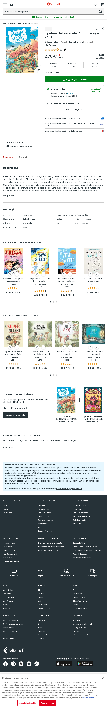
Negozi (5, 505)
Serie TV (76, 605)
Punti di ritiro (42, 524)
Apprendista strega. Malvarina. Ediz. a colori (93, 417)
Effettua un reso (9, 550)
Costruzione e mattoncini (13, 624)
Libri (5, 440)
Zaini (40, 627)
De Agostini (51, 45)
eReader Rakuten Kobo (82, 635)
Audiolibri (7, 608)
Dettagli (23, 157)
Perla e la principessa (13, 278)
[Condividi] (102, 28)
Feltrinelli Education (80, 554)
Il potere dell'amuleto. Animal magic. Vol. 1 (66, 417)
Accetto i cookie (47, 703)
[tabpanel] (22, 50)
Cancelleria (42, 631)
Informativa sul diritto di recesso (51, 547)
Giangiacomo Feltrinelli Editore (85, 547)
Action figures (8, 638)
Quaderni (41, 638)
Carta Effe (42, 505)
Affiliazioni (77, 509)
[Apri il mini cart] (102, 4)
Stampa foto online (45, 531)
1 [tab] (22, 71)
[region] (53, 690)
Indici (40, 527)
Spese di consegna (11, 561)
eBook (5, 605)
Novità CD (42, 594)
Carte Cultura (43, 516)
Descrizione (8, 157)
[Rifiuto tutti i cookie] (103, 678)
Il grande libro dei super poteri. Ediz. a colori (13, 353)
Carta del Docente (73, 118)
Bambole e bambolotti (12, 635)
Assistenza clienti (10, 554)
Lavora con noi (9, 513)
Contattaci (7, 558)
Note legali (8, 447)
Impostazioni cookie (27, 703)
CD (39, 590)
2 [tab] (53, 302)
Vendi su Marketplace (81, 516)
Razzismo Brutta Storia (82, 558)
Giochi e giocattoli (10, 620)
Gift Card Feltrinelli (45, 513)
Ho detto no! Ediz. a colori (67, 353)
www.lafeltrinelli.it (85, 473)
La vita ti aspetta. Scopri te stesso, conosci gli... (67, 280)
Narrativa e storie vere (38, 440)
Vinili (40, 601)
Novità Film (77, 594)
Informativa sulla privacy (48, 550)
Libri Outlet (7, 594)
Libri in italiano (8, 590)
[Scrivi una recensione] (65, 49)
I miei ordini (7, 547)
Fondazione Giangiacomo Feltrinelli (87, 550)
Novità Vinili (42, 605)
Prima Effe (77, 524)
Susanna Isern (53, 42)
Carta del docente (45, 520)
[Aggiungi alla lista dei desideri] (97, 29)
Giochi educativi (9, 627)
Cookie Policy (88, 697)
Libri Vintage (8, 601)
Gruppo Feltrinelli (79, 543)
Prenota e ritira (43, 509)
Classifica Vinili (44, 608)
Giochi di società (10, 631)
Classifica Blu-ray (80, 601)
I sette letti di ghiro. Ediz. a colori (93, 353)
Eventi (5, 509)
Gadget (76, 631)
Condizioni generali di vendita (50, 543)
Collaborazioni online (81, 520)
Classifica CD (43, 597)
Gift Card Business (80, 513)
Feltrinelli (57, 72)
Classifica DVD (79, 597)
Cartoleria (42, 620)
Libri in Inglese (8, 597)
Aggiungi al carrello (76, 79)
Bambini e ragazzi (17, 440)
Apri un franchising (80, 505)
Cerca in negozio (74, 109)
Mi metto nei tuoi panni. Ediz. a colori (40, 353)
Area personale (9, 543)
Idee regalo (77, 620)
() (61, 50)
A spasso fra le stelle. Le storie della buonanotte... (40, 280)
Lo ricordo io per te (93, 278)
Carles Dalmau (76, 42)
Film (74, 590)
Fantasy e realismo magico (64, 440)
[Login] (11, 4)
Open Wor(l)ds (43, 635)
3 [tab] (56, 302)
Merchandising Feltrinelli (82, 624)
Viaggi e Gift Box (79, 627)
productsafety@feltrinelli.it (69, 488)
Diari (39, 624)
